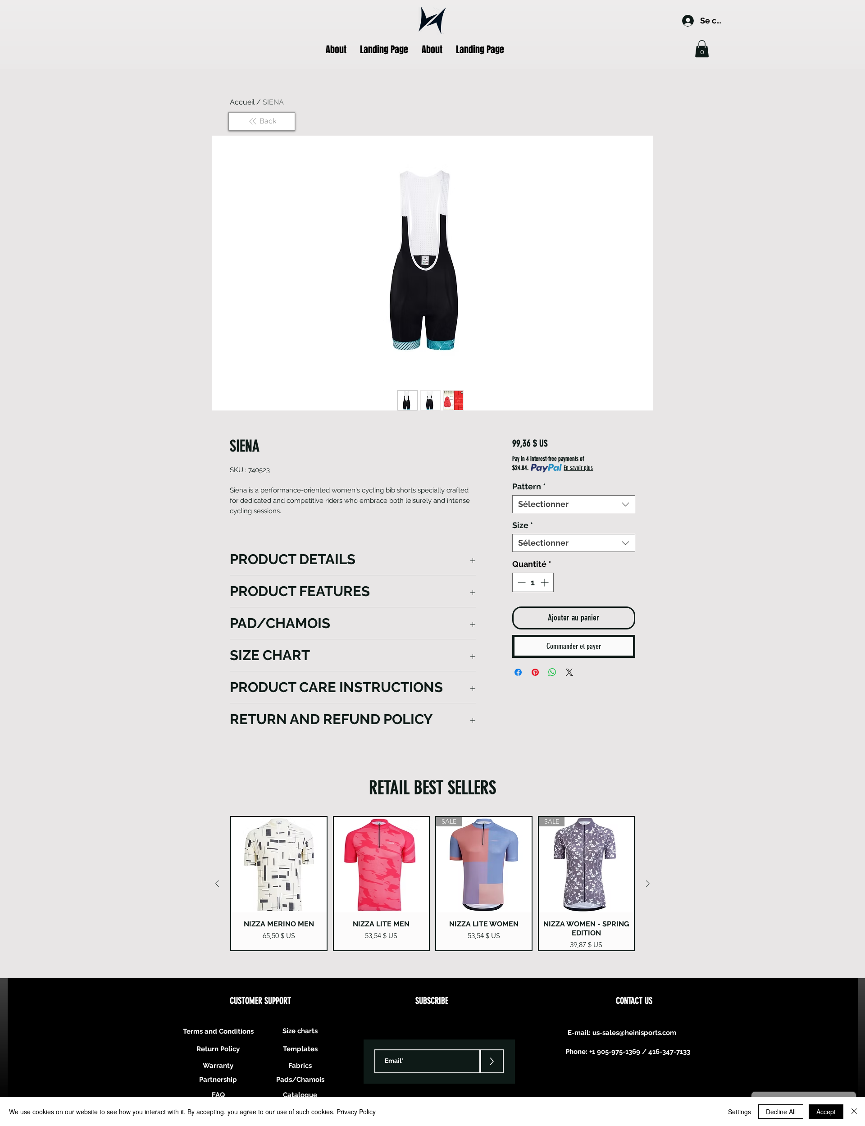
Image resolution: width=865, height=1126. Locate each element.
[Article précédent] (217, 883)
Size (522, 525)
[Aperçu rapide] (279, 864)
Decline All (781, 1111)
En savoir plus (578, 468)
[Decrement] (521, 582)
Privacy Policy (356, 1111)
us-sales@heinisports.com (634, 1033)
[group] (432, 884)
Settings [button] (739, 1111)
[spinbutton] (533, 582)
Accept (826, 1111)
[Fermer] (854, 1111)
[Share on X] (569, 672)
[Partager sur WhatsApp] (552, 672)
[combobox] (573, 504)
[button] (702, 48)
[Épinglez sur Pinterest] (535, 672)
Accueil (242, 102)
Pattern (529, 486)
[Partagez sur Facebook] (518, 672)
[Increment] (545, 582)
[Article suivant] (647, 883)
